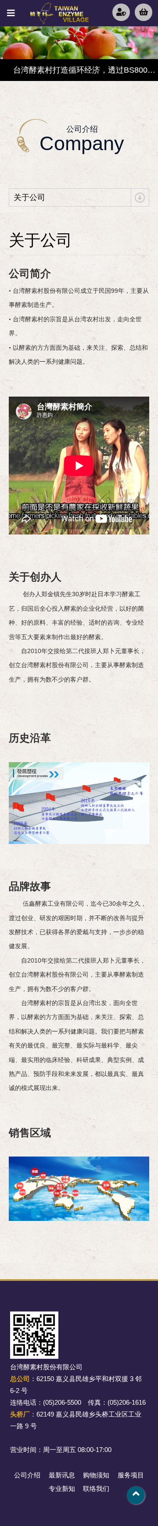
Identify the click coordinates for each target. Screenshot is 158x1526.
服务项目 (131, 1475)
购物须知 (96, 1475)
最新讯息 (62, 1475)
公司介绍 (27, 1475)
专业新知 (62, 1488)
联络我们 (96, 1488)
